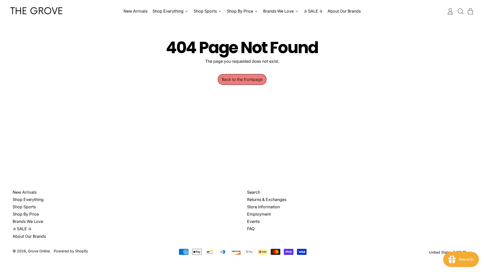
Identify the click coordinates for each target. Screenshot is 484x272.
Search (253, 192)
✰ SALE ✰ (313, 11)
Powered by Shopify (71, 251)
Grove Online (39, 251)
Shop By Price (26, 214)
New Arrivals (135, 11)
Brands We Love (28, 221)
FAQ (251, 228)
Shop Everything (28, 199)
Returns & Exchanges (266, 199)
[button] (460, 11)
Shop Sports (24, 206)
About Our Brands (344, 11)
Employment (259, 214)
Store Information (263, 206)
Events (253, 221)
